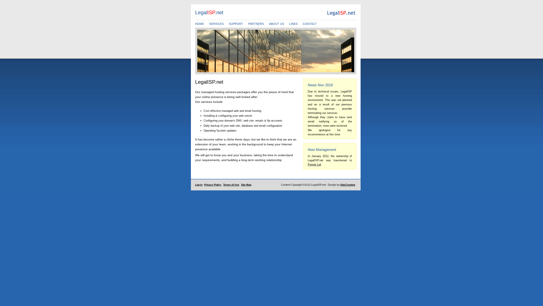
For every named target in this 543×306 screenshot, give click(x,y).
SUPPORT (236, 24)
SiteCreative (347, 185)
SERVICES (216, 24)
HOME (199, 24)
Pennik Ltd (314, 164)
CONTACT (310, 24)
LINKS (293, 24)
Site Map (246, 185)
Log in (198, 185)
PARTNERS (256, 24)
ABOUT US (276, 24)
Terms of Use (231, 185)
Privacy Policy (212, 185)
